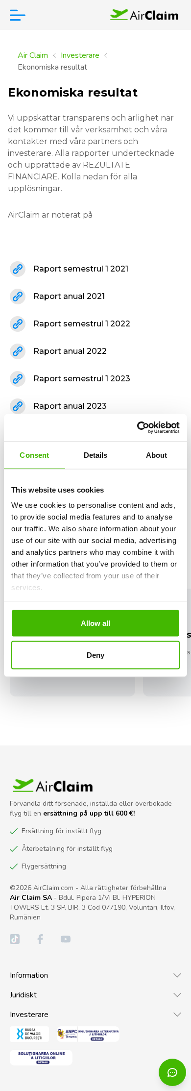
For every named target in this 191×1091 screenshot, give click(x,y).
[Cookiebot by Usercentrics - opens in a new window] (137, 428)
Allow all (96, 623)
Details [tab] (96, 454)
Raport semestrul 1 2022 (81, 323)
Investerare (80, 55)
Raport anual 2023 (70, 406)
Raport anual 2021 (69, 296)
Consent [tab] (34, 454)
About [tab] (156, 454)
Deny (95, 655)
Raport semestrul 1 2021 (80, 268)
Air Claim (33, 55)
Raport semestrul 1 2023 (81, 378)
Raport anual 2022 (70, 351)
